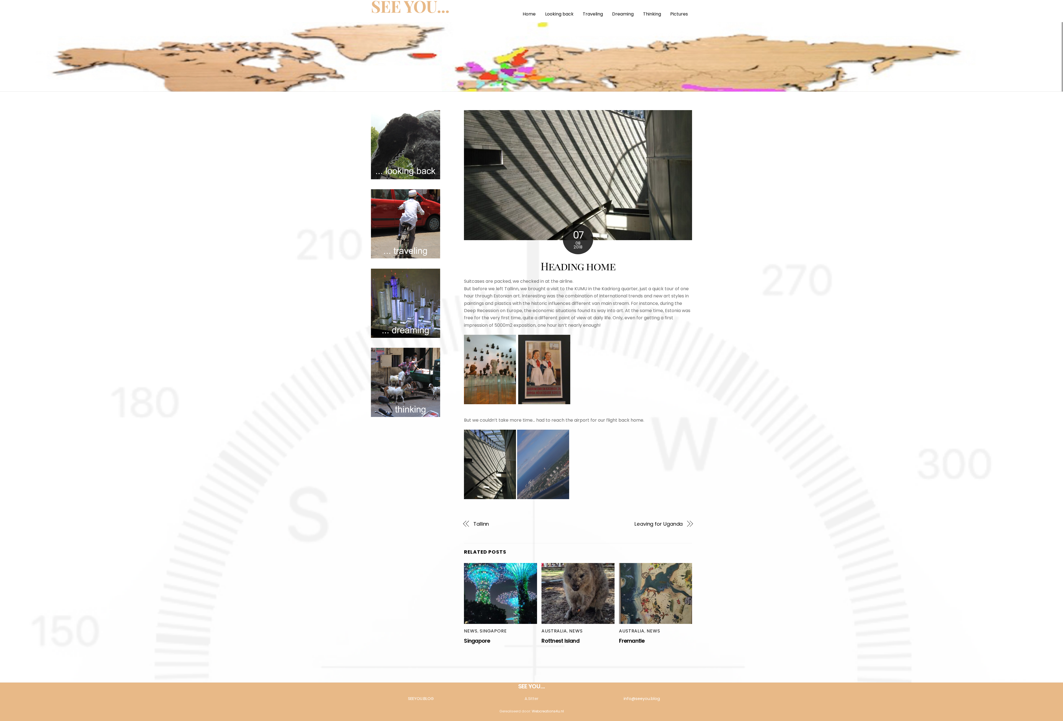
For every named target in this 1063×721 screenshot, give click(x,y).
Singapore (493, 631)
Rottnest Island (560, 641)
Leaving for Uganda (658, 523)
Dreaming (623, 14)
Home (529, 14)
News (470, 631)
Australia (554, 631)
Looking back (559, 14)
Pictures (679, 14)
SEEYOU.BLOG (421, 698)
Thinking (652, 14)
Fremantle (631, 641)
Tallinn (481, 523)
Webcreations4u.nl (548, 711)
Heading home (578, 266)
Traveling (593, 14)
